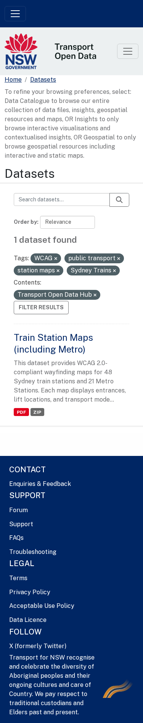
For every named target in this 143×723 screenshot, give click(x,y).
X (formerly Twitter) (37, 646)
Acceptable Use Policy (41, 605)
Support (21, 524)
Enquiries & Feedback (40, 483)
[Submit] (119, 200)
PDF (21, 412)
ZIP (37, 412)
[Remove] (55, 258)
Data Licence (28, 619)
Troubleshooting (32, 551)
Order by (25, 222)
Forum (18, 510)
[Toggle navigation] (15, 13)
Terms (18, 578)
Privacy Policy (29, 592)
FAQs (16, 537)
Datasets (43, 79)
